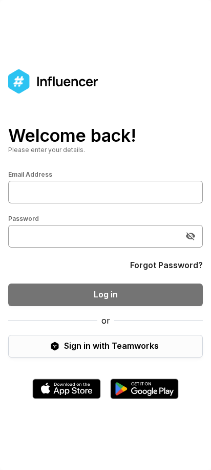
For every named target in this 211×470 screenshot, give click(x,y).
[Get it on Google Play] (144, 389)
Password (23, 218)
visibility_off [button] (190, 236)
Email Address (30, 174)
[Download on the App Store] (67, 389)
